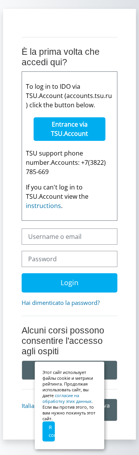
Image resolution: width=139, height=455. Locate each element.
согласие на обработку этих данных (67, 398)
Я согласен (52, 431)
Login (69, 282)
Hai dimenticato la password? (61, 302)
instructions (43, 205)
